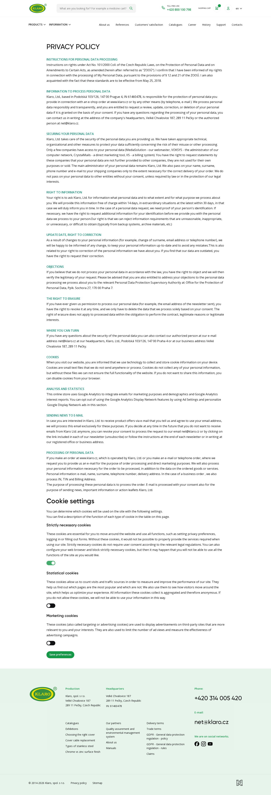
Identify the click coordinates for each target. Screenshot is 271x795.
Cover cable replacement (80, 740)
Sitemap (97, 783)
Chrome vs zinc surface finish (82, 751)
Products (35, 24)
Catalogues (175, 24)
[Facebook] (196, 743)
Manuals (111, 748)
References (122, 24)
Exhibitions (71, 729)
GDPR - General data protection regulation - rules (166, 746)
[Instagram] (203, 743)
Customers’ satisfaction (149, 24)
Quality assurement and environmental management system (123, 732)
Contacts (237, 24)
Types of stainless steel (79, 746)
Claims (150, 754)
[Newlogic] (239, 783)
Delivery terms (155, 723)
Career (192, 24)
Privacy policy (79, 783)
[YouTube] (210, 743)
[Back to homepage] (38, 8)
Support (221, 24)
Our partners (113, 723)
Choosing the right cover (80, 734)
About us (104, 24)
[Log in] (228, 8)
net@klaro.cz (211, 721)
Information (58, 24)
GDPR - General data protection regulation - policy (166, 736)
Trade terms (154, 729)
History (206, 24)
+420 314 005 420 (218, 698)
